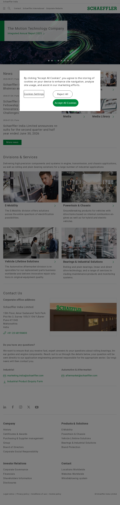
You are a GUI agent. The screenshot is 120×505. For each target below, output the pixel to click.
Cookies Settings (34, 94)
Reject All (62, 94)
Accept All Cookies (66, 103)
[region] (60, 90)
